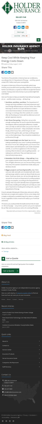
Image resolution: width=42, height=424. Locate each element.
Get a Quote (8, 271)
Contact (14, 299)
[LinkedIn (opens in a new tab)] (23, 27)
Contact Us (5, 345)
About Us (5, 341)
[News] (26, 27)
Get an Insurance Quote (9, 358)
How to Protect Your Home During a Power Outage (17, 313)
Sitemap (21, 299)
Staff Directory (6, 367)
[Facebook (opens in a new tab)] (15, 27)
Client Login (20, 32)
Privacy (25, 415)
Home (3, 299)
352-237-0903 (8, 389)
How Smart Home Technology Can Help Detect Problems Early (19, 320)
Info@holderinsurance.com (12, 392)
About (8, 299)
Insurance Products (8, 354)
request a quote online (24, 293)
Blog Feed (7, 235)
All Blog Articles (8, 242)
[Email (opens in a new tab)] (12, 72)
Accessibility (5, 417)
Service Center (6, 350)
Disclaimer (32, 415)
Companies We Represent (10, 362)
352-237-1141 (8, 386)
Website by (15, 417)
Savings (6, 251)
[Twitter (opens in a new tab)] (19, 27)
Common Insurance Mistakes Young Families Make (18, 326)
